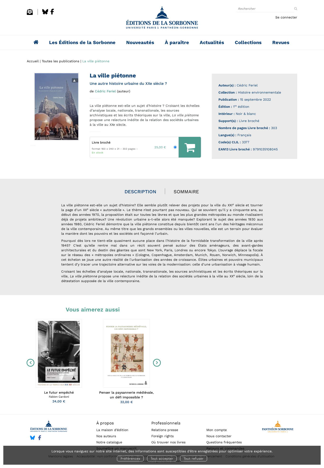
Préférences (130, 458)
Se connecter (286, 17)
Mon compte (216, 430)
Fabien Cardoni (59, 396)
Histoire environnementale (259, 92)
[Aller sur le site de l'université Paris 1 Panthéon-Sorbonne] (277, 427)
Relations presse (164, 430)
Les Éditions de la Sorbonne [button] (82, 42)
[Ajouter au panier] (190, 147)
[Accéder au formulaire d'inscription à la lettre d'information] (30, 14)
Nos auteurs (106, 436)
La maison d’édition (112, 430)
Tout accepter (162, 458)
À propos (105, 423)
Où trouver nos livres (168, 442)
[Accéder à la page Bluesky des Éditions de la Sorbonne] (45, 14)
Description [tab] (140, 191)
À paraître (177, 42)
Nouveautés (140, 42)
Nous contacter (218, 436)
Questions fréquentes (224, 442)
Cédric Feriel (105, 91)
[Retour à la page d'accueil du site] (162, 18)
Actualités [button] (212, 42)
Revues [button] (280, 42)
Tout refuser (194, 458)
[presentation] (29, 362)
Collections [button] (248, 42)
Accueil (33, 61)
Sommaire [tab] (186, 191)
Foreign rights (162, 436)
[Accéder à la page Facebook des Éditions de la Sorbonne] (52, 14)
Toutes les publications (60, 61)
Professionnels (166, 423)
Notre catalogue (109, 442)
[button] (56, 106)
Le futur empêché (59, 392)
